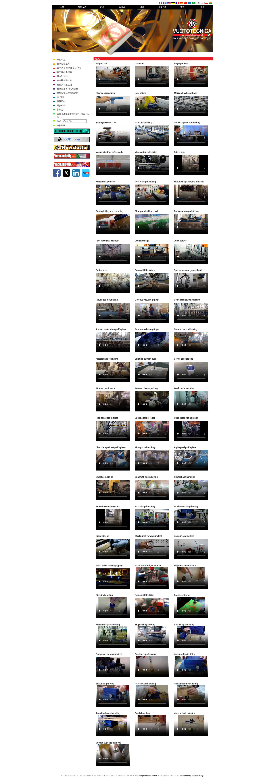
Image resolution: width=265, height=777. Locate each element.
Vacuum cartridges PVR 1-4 (148, 565)
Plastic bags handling (184, 476)
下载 (182, 7)
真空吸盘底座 (63, 63)
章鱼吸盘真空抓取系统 (67, 92)
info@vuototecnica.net (147, 775)
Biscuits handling (104, 595)
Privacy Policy (185, 775)
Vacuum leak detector (184, 713)
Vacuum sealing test (184, 535)
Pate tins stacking (143, 122)
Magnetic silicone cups (185, 565)
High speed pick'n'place (107, 417)
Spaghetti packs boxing (146, 476)
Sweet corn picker (104, 476)
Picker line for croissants (108, 506)
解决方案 (162, 7)
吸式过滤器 (62, 76)
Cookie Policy (197, 775)
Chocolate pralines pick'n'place (110, 447)
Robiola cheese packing (146, 388)
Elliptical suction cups (145, 358)
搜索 (59, 120)
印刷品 (122, 7)
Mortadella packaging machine (189, 181)
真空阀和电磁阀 (64, 72)
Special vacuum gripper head (188, 270)
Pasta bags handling (145, 506)
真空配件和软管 (64, 80)
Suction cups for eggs (145, 654)
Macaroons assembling (107, 358)
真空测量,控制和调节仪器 (69, 67)
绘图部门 (61, 96)
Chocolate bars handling (186, 683)
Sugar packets (181, 63)
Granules (139, 63)
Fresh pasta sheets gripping (109, 565)
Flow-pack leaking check (146, 211)
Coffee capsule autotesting (187, 122)
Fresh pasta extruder (184, 388)
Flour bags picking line (107, 299)
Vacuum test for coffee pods (109, 152)
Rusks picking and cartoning (109, 211)
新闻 (203, 7)
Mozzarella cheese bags (185, 93)
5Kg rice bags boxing (145, 624)
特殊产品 (61, 101)
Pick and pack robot (105, 388)
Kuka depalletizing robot (186, 417)
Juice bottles (180, 240)
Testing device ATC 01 (106, 122)
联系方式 (82, 7)
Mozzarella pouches (105, 181)
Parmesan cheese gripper (147, 329)
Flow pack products (105, 93)
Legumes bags (142, 240)
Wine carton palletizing (146, 152)
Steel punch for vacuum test (148, 535)
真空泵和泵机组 (64, 84)
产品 (102, 7)
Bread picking (102, 535)
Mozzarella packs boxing (108, 624)
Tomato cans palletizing (185, 329)
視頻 (142, 7)
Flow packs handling (145, 447)
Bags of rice (101, 63)
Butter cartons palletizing (186, 211)
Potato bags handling (145, 181)
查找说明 (61, 125)
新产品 (60, 109)
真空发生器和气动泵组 (67, 88)
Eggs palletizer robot (145, 417)
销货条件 (61, 105)
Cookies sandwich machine (187, 299)
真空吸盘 (61, 59)
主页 (62, 7)
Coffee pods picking (183, 358)
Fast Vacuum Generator (107, 240)
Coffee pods (101, 270)
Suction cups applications (108, 742)
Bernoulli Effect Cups (145, 270)
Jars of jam (140, 93)
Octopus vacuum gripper (147, 299)
